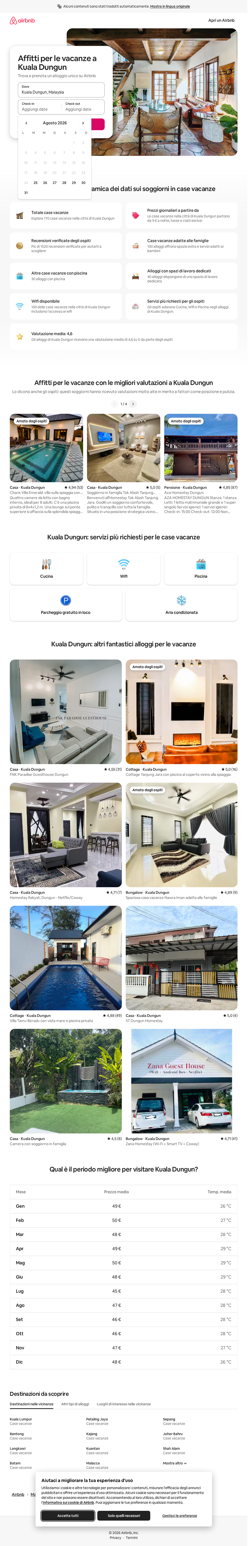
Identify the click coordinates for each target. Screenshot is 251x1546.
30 (83, 183)
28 (64, 183)
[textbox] (39, 109)
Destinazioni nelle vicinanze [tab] (31, 1404)
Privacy (115, 1537)
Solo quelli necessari (124, 1516)
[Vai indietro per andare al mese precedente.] (26, 123)
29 (74, 183)
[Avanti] (133, 404)
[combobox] (61, 92)
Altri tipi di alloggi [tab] (75, 1404)
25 (36, 183)
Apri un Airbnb (221, 20)
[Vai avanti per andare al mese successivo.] (82, 123)
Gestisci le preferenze (179, 1516)
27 (55, 183)
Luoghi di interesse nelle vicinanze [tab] (124, 1404)
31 (26, 193)
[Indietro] (115, 404)
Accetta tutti (67, 1516)
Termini (132, 1537)
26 (45, 183)
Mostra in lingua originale (170, 6)
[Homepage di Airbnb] (22, 20)
